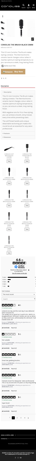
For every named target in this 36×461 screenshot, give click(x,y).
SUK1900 (27, 158)
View (9, 161)
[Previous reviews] (9, 417)
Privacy (22, 443)
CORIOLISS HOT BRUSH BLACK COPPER (9, 155)
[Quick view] (10, 152)
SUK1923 (9, 226)
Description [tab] (5, 86)
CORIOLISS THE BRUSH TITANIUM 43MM (9, 223)
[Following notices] (28, 417)
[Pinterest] (5, 78)
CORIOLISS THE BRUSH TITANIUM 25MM (9, 247)
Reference (4, 47)
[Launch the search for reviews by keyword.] (35, 299)
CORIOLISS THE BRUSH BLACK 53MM (9, 178)
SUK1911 (27, 203)
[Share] (1, 78)
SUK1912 (9, 203)
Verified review (7, 308)
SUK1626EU (9, 158)
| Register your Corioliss (6, 1)
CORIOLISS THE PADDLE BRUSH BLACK (27, 155)
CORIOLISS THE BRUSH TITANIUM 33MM (27, 223)
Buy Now (18, 71)
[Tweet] (3, 78)
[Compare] (8, 152)
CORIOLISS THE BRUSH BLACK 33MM (9, 200)
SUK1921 (9, 250)
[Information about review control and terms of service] (29, 270)
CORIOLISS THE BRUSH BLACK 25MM (27, 200)
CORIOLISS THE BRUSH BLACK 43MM (27, 178)
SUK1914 (9, 181)
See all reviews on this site (19, 273)
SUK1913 (27, 181)
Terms (26, 443)
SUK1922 (27, 226)
